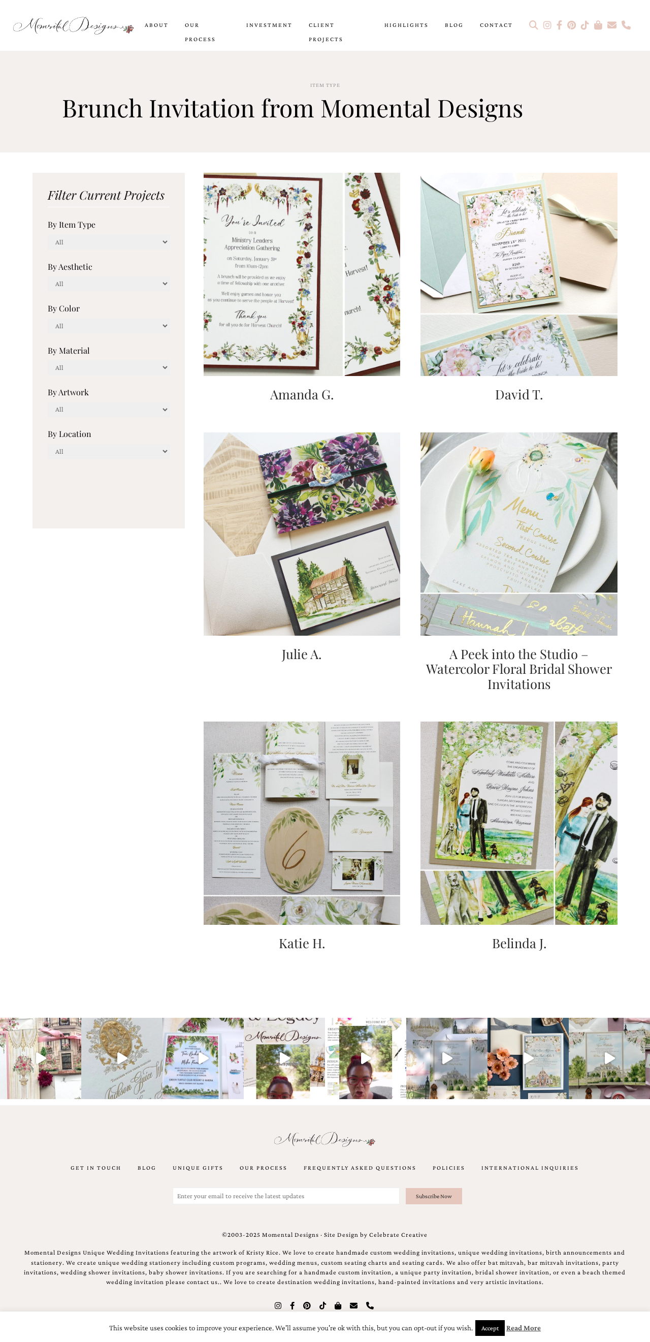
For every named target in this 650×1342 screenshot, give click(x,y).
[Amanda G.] (302, 273)
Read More (523, 1328)
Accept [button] (490, 1328)
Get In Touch (96, 1167)
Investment (269, 24)
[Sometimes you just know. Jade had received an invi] (609, 1058)
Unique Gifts (198, 1167)
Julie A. (301, 653)
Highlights (406, 24)
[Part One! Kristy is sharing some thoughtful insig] (365, 1058)
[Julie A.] (302, 532)
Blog (454, 24)
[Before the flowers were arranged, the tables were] (447, 1058)
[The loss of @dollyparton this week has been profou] (40, 1058)
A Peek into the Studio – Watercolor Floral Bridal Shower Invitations (519, 668)
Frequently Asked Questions (360, 1167)
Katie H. (302, 942)
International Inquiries (530, 1167)
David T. (519, 393)
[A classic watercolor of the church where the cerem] (528, 1058)
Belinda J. (519, 942)
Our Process (200, 32)
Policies (449, 1167)
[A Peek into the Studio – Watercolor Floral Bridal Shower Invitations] (519, 532)
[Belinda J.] (519, 822)
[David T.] (519, 273)
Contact (496, 24)
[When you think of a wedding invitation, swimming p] (203, 1058)
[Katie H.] (302, 822)
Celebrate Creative (398, 1234)
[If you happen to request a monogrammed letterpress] (121, 1058)
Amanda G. (302, 393)
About (157, 24)
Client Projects (326, 32)
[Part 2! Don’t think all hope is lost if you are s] (284, 1058)
